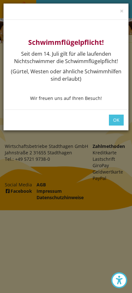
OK (116, 120)
